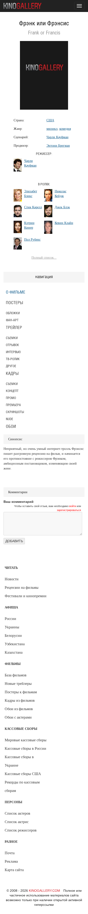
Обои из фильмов (19, 709)
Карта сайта (14, 870)
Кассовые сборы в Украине (19, 761)
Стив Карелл (33, 207)
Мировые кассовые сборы (25, 740)
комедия (65, 129)
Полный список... (44, 257)
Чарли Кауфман (57, 137)
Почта (10, 853)
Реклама (11, 861)
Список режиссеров (21, 830)
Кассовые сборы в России (25, 748)
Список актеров (17, 813)
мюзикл (51, 129)
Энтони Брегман (58, 145)
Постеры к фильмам (21, 692)
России (10, 619)
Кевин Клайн (64, 223)
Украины (12, 627)
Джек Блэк (62, 207)
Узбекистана (15, 644)
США (50, 120)
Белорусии (13, 636)
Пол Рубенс (32, 239)
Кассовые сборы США (23, 774)
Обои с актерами (18, 717)
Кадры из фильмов (20, 700)
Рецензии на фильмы (21, 587)
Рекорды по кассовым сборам (22, 786)
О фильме (15, 292)
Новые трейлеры (18, 684)
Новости (12, 579)
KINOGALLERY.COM (44, 890)
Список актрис (17, 822)
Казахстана (14, 652)
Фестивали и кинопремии (25, 596)
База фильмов (16, 675)
